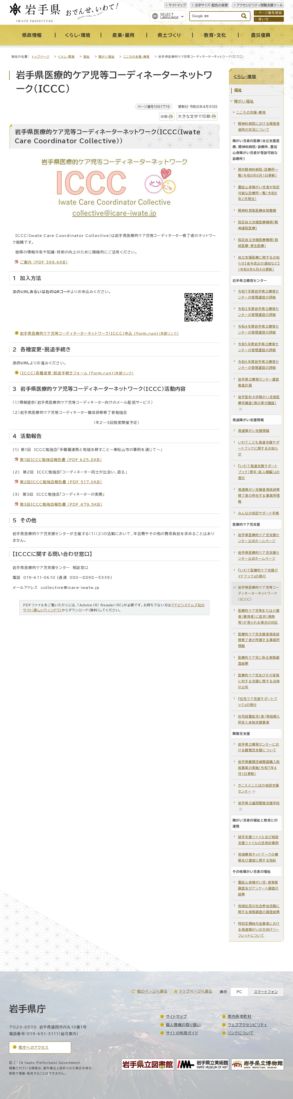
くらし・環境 (66, 56)
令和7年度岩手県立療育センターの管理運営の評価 (258, 294)
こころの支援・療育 (136, 56)
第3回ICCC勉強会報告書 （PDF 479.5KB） (61, 504)
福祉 (86, 56)
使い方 (263, 19)
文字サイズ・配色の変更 (211, 5)
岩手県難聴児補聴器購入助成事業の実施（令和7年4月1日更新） (259, 767)
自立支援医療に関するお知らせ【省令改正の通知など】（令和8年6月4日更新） (259, 263)
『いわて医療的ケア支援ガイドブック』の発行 (258, 573)
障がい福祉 (106, 56)
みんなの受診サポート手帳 (258, 513)
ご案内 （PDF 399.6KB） (44, 262)
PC (239, 992)
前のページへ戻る (152, 991)
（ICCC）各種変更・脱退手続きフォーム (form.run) (77, 373)
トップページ (40, 56)
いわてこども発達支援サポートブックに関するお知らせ (258, 448)
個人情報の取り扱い (183, 1025)
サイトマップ (177, 5)
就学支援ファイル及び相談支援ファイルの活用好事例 (258, 840)
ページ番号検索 (270, 12)
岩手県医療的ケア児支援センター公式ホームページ (258, 538)
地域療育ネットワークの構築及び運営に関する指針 (258, 857)
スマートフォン (266, 992)
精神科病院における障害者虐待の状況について (259, 126)
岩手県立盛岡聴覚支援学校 (259, 803)
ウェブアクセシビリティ (247, 1025)
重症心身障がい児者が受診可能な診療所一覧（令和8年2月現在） (259, 193)
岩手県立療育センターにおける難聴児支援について (258, 747)
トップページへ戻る (196, 991)
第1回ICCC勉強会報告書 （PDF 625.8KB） (61, 460)
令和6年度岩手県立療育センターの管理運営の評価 (258, 364)
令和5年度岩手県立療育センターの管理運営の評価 (258, 347)
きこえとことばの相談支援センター (258, 788)
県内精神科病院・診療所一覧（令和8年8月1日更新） (258, 172)
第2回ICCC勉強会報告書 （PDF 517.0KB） (61, 482)
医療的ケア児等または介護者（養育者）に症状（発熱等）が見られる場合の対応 (258, 616)
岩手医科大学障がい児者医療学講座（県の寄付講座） (259, 400)
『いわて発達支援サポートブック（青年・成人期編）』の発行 (259, 472)
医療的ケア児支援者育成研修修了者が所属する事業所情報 (259, 640)
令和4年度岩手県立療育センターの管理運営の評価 (258, 329)
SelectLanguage (169, 16)
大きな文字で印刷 (194, 116)
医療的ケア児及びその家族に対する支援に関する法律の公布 (259, 681)
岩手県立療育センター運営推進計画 (258, 382)
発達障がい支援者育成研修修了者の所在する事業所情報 (259, 495)
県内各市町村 (239, 1016)
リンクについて (241, 1033)
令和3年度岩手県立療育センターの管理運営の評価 (258, 311)
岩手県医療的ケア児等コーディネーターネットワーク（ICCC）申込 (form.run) (99, 333)
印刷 (164, 116)
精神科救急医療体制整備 (257, 210)
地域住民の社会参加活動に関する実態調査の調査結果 (259, 909)
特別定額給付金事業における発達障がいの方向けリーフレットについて (259, 929)
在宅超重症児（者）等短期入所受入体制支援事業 (259, 719)
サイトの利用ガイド (182, 1033)
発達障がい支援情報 (253, 430)
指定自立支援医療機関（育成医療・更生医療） (258, 242)
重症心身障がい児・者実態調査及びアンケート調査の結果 (258, 888)
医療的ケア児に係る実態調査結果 (258, 660)
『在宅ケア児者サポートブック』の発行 (257, 701)
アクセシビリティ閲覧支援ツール (260, 5)
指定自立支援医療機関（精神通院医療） (258, 225)
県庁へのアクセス (34, 1047)
